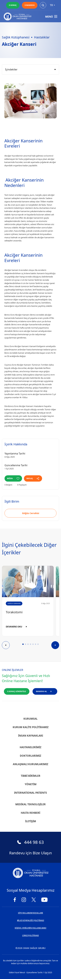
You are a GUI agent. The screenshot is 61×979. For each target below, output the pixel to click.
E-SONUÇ (13, 5)
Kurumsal (30, 718)
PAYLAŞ (29, 478)
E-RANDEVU (30, 5)
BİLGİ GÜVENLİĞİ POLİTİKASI (30, 920)
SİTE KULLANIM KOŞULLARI (30, 913)
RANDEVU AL (41, 691)
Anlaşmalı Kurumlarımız (30, 764)
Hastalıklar (42, 37)
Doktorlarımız (30, 755)
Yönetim (30, 784)
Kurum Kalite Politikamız (30, 727)
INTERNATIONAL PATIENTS (30, 792)
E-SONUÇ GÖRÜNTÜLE (16, 691)
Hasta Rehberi (30, 813)
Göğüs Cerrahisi (30, 513)
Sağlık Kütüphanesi (15, 37)
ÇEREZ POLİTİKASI (30, 935)
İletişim (30, 821)
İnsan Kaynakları (30, 735)
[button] (23, 644)
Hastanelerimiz (30, 747)
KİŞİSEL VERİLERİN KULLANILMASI (30, 928)
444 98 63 (34, 842)
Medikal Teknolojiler (30, 804)
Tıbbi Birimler (30, 775)
